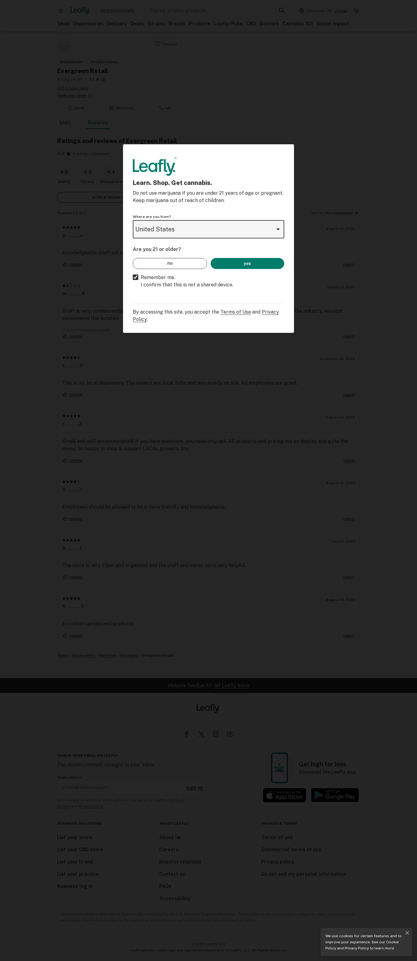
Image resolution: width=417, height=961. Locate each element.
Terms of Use (235, 312)
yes (247, 263)
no (169, 263)
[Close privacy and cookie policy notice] (407, 932)
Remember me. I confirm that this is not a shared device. (187, 281)
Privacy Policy (357, 948)
